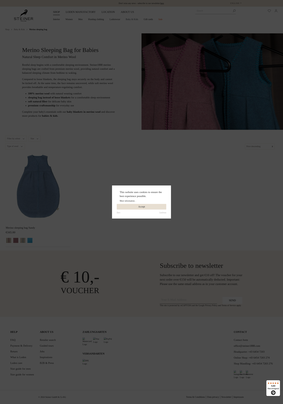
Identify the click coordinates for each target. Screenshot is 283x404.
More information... (128, 201)
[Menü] (278, 382)
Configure (162, 212)
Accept (141, 206)
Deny (118, 212)
